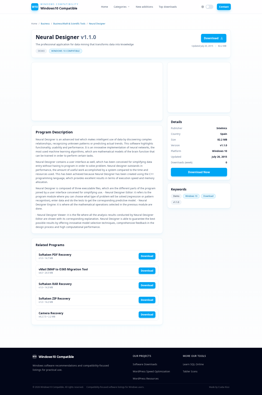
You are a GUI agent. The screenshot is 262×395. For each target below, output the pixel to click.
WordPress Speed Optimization (151, 371)
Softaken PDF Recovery (55, 255)
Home (104, 6)
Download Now (199, 172)
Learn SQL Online (193, 364)
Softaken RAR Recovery (55, 284)
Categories (120, 6)
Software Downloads (145, 364)
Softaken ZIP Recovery (54, 298)
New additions (144, 6)
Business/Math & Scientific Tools (69, 23)
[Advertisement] (97, 90)
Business (45, 23)
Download (211, 38)
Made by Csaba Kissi (219, 387)
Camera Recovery (51, 313)
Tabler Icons (190, 371)
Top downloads (168, 6)
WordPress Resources (146, 378)
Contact (224, 6)
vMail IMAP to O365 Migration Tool (63, 269)
